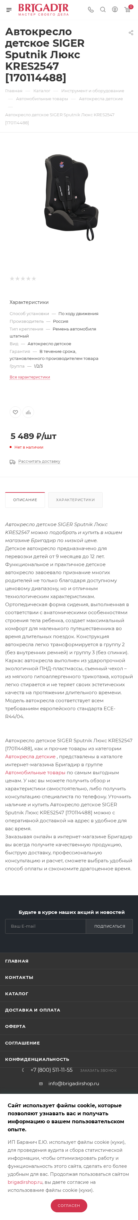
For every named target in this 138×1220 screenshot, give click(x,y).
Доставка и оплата (32, 1010)
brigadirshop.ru (25, 1182)
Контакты (19, 977)
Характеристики (75, 500)
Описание (25, 500)
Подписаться (109, 926)
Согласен (69, 1205)
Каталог (17, 993)
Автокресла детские (30, 756)
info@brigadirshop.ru (73, 1083)
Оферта (15, 1026)
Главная (17, 961)
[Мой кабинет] (115, 10)
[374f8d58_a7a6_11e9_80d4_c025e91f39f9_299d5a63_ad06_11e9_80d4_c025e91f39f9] (69, 196)
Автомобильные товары (35, 772)
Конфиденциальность (37, 1059)
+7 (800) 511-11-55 (51, 1070)
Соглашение (22, 1042)
